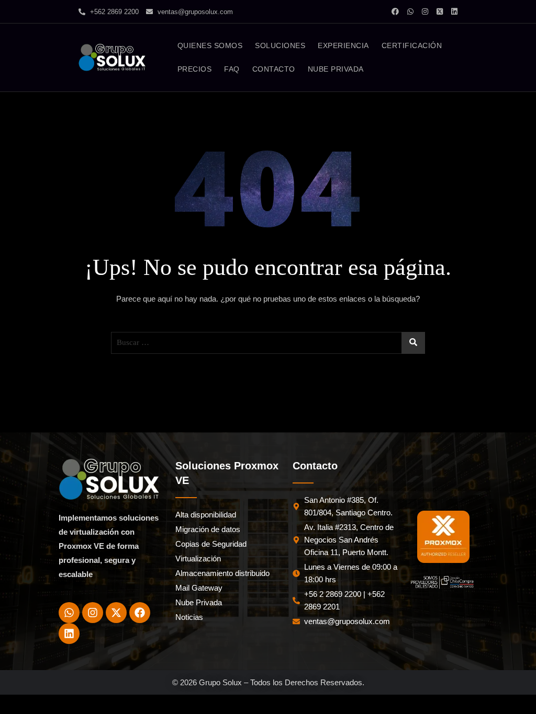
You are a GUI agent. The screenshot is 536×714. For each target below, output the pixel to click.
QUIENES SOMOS (210, 45)
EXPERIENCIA (343, 45)
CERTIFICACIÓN (412, 45)
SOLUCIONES (280, 45)
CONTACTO (273, 69)
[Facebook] (139, 612)
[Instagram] (92, 612)
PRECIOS (194, 69)
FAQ (232, 69)
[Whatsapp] (69, 612)
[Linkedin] (69, 633)
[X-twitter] (116, 612)
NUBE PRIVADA (336, 69)
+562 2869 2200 (113, 12)
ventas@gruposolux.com (194, 12)
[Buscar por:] (268, 343)
